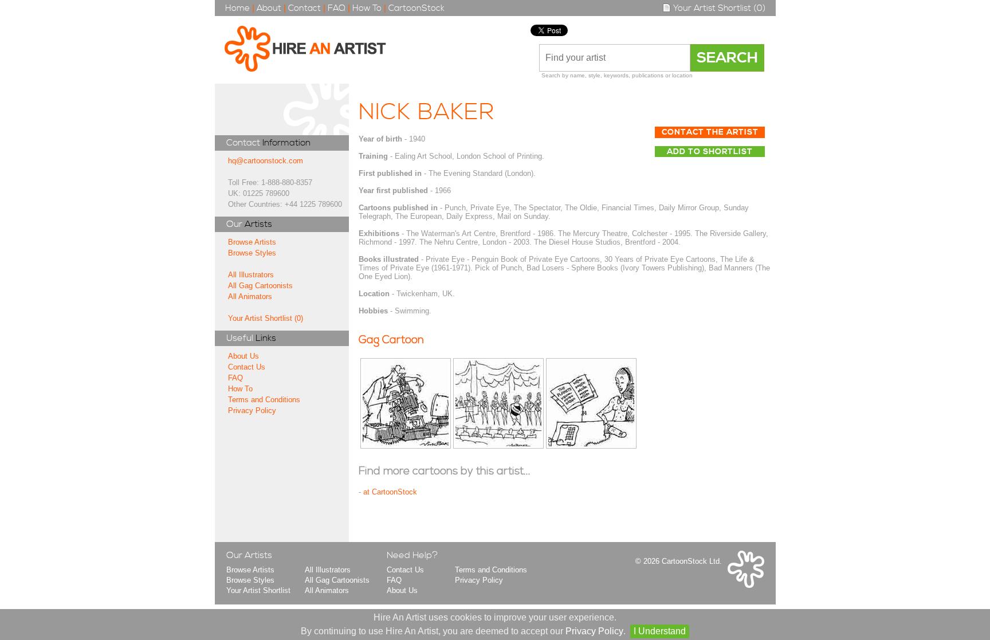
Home (237, 8)
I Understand (660, 631)
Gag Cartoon (391, 340)
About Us (243, 356)
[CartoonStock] (746, 585)
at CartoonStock (390, 492)
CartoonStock (416, 8)
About (269, 8)
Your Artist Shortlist (258, 590)
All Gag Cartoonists (260, 285)
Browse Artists (252, 242)
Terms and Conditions (264, 399)
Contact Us (246, 367)
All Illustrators (251, 274)
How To (367, 8)
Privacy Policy (252, 410)
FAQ (336, 8)
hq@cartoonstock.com (265, 160)
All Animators (250, 296)
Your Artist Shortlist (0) (718, 8)
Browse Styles (252, 253)
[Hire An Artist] (311, 50)
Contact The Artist (710, 132)
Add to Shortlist (710, 152)
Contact (304, 8)
